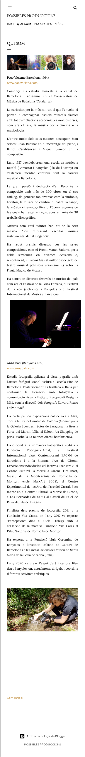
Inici (10, 24)
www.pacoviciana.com (22, 83)
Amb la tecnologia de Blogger (46, 736)
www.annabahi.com (20, 368)
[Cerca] (75, 7)
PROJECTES (43, 24)
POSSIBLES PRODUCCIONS (31, 15)
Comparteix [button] (14, 697)
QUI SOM (24, 24)
